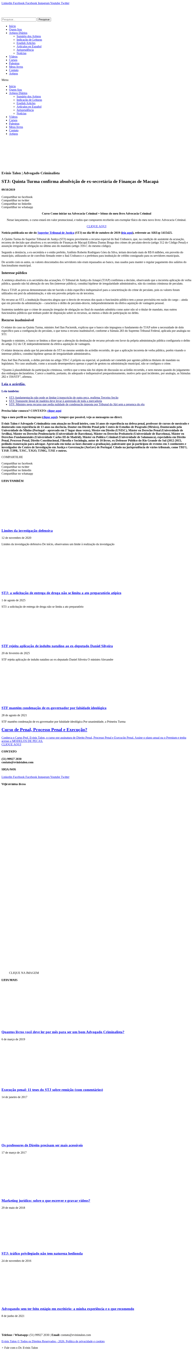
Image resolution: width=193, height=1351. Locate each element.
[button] (96, 80)
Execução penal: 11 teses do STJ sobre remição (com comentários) (52, 1090)
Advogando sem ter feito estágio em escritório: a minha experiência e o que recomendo (68, 1309)
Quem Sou (15, 29)
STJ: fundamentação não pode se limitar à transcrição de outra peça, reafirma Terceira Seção (63, 397)
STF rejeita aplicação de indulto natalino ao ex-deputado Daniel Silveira (57, 646)
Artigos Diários (18, 32)
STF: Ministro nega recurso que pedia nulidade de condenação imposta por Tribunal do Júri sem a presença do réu (77, 404)
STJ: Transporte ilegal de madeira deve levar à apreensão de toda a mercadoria (55, 401)
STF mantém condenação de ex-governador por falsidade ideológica (54, 708)
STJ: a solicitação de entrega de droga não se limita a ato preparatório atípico (61, 593)
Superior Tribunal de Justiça (56, 232)
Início (12, 26)
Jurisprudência (25, 49)
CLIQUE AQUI (96, 226)
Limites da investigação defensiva (27, 531)
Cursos (13, 60)
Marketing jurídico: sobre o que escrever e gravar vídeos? (46, 1201)
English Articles (26, 43)
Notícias (21, 53)
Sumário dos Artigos (29, 36)
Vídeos (13, 56)
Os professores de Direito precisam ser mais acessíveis (42, 1145)
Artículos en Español (29, 46)
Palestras (14, 63)
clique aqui (54, 410)
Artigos (13, 73)
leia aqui (127, 232)
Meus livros (16, 66)
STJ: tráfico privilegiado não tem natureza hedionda (42, 1253)
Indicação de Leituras (29, 39)
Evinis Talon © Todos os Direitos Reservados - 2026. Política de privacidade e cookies (53, 1341)
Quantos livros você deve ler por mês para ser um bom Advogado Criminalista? (63, 1032)
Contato (13, 70)
